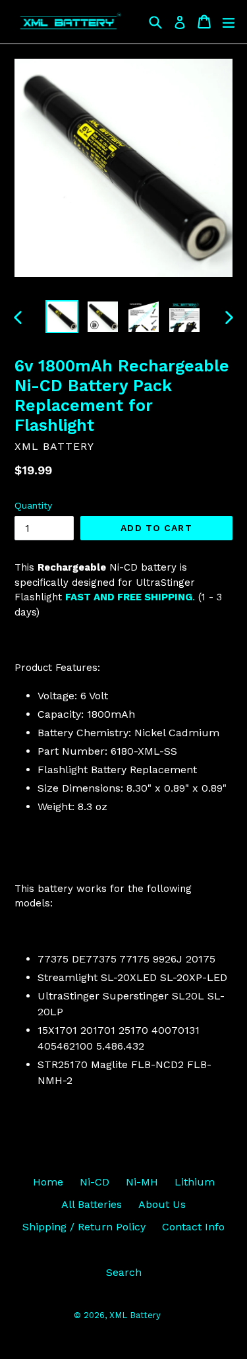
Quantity (33, 505)
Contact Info (193, 1226)
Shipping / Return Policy (84, 1226)
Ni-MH (142, 1182)
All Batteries (91, 1204)
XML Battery (135, 1315)
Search (124, 1272)
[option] (61, 316)
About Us (162, 1204)
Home (48, 1182)
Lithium (195, 1182)
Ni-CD (94, 1182)
